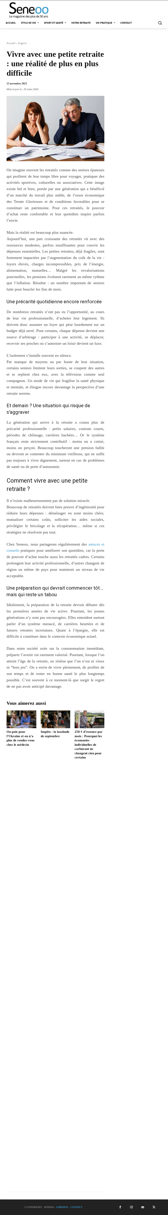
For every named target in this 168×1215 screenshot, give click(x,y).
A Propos (62, 1207)
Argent (22, 43)
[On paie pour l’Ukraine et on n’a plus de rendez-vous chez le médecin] (21, 719)
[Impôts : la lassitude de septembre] (55, 719)
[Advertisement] (55, 979)
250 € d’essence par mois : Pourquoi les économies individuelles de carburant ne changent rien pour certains (89, 744)
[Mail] (143, 1207)
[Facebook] (120, 1207)
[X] (154, 1207)
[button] (160, 23)
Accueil (11, 43)
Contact (76, 1207)
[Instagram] (131, 1207)
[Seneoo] (33, 10)
